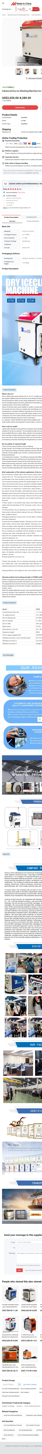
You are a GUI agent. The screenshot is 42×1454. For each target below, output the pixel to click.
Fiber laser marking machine (11, 1392)
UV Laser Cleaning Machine (10, 1389)
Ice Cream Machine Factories (13, 1425)
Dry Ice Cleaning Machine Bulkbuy (28, 1435)
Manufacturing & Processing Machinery (18, 15)
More (4, 1439)
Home (3, 15)
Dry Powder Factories (33, 1425)
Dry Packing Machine (25, 1430)
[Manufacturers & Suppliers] (21, 4)
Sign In (5, 208)
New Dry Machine (9, 1430)
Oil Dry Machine (8, 1435)
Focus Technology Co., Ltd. (25, 1446)
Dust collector (25, 1392)
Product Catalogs (30, 1384)
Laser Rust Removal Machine (13, 1415)
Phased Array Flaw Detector (11, 1396)
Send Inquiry (20, 107)
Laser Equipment (36, 15)
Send (19, 1270)
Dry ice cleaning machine (28, 1389)
